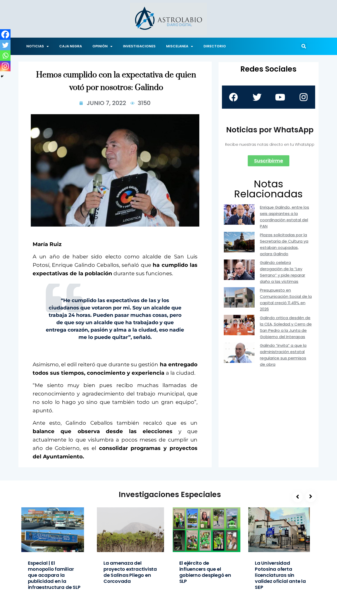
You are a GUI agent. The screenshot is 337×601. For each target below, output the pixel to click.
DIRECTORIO (215, 46)
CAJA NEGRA (70, 46)
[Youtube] (280, 97)
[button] (303, 46)
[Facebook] (5, 34)
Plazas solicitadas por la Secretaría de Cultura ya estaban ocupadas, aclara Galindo (284, 244)
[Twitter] (5, 45)
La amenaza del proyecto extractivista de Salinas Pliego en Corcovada (130, 572)
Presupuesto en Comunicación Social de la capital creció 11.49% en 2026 (286, 299)
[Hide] (2, 76)
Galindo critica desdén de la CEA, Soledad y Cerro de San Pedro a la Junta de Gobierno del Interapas (286, 327)
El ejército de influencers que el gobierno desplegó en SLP (205, 572)
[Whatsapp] (5, 55)
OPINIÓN (100, 46)
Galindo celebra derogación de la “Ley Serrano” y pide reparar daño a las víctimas (282, 272)
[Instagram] (5, 66)
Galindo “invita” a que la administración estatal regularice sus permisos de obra (283, 355)
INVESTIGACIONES (139, 46)
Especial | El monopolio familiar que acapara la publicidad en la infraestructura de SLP (54, 575)
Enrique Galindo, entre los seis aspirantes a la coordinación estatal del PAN (284, 216)
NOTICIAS (35, 46)
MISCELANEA (177, 46)
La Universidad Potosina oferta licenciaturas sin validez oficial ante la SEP (280, 575)
